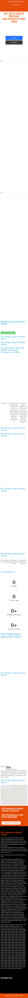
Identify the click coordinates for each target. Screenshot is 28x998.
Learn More (14, 38)
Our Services (14, 42)
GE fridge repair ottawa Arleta (13, 322)
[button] (2, 772)
